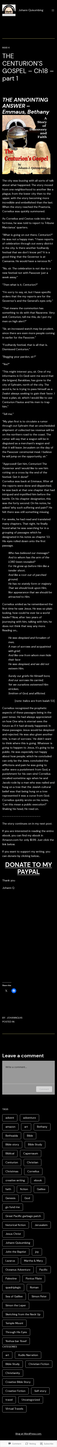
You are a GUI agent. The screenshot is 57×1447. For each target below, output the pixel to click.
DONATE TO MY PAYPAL (28, 868)
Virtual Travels (14, 1408)
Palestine (11, 1278)
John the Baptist (15, 1251)
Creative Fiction (15, 1391)
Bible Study (35, 1144)
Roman (34, 1287)
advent (9, 1117)
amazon (10, 1126)
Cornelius (33, 1171)
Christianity (12, 1373)
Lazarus (10, 1260)
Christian (32, 1162)
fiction (24, 1189)
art (26, 1126)
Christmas (11, 1171)
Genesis (10, 1198)
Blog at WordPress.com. (29, 1433)
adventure (29, 1117)
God (27, 1198)
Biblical (9, 1153)
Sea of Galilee (14, 1296)
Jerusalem (41, 1225)
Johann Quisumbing (31, 10)
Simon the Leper (15, 1305)
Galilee (41, 1189)
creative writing (15, 1180)
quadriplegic (13, 1287)
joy (37, 1251)
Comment (44, 1089)
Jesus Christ (13, 1234)
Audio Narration (28, 1355)
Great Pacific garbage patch (23, 1216)
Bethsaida (11, 1135)
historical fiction (15, 1225)
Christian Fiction (39, 1364)
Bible (30, 1135)
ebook (38, 1180)
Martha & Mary (33, 1260)
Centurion (11, 1162)
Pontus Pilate (34, 1278)
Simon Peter (39, 1296)
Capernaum (30, 1153)
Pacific (43, 1269)
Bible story (12, 1144)
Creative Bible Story (18, 1382)
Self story (40, 1391)
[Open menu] (53, 10)
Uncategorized (31, 1399)
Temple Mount (14, 1323)
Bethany (42, 1126)
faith (8, 1189)
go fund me (12, 1207)
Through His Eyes (16, 1332)
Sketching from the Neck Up (22, 1314)
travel (9, 1399)
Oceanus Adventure (17, 1269)
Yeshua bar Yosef (16, 1341)
